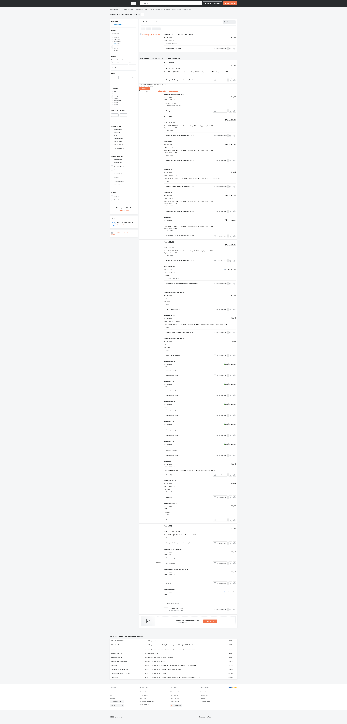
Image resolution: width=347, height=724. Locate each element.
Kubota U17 (168, 169)
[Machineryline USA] (119, 3)
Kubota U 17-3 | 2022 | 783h (173, 549)
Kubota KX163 (169, 242)
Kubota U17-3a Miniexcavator (174, 94)
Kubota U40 (168, 461)
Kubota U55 (168, 117)
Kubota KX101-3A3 (170, 503)
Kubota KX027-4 (169, 267)
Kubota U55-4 (168, 526)
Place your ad (210, 621)
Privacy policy (144, 695)
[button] (230, 48)
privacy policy (162, 91)
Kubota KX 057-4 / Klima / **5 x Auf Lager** (178, 34)
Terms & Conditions (145, 692)
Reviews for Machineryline (147, 701)
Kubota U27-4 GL (170, 361)
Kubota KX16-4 (169, 381)
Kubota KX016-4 (169, 589)
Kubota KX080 (169, 63)
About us (112, 692)
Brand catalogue (144, 704)
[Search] (142, 3)
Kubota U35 (168, 192)
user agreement (173, 91)
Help (111, 695)
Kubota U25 (168, 217)
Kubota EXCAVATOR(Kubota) (174, 292)
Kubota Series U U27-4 (171, 480)
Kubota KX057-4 (169, 315)
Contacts (112, 698)
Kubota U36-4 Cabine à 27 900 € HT (176, 569)
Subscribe (144, 88)
